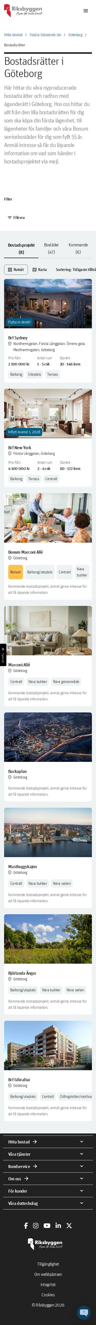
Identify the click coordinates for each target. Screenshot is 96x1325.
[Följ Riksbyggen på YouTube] (47, 1226)
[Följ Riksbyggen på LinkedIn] (58, 1226)
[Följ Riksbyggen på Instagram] (35, 1226)
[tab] (21, 248)
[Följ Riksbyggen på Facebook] (26, 1226)
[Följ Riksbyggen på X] (69, 1226)
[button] (84, 1313)
